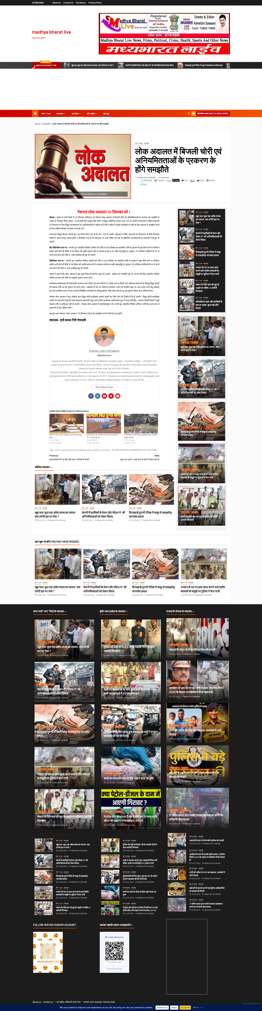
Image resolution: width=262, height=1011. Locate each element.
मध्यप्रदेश (59, 114)
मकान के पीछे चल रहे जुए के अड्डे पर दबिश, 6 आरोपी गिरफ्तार (207, 288)
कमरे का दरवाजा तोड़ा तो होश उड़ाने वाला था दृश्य (129, 778)
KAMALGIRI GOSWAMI (147, 178)
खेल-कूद (106, 114)
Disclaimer (81, 3)
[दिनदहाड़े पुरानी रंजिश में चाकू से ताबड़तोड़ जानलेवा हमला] (151, 489)
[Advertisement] (131, 89)
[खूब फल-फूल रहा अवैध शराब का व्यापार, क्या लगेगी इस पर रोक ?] (57, 489)
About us (57, 3)
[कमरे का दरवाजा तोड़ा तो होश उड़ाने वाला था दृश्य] (131, 766)
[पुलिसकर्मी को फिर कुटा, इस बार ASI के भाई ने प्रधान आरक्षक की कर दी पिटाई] (110, 877)
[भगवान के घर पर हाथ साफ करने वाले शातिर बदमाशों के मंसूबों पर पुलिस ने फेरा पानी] (186, 269)
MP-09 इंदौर (108, 642)
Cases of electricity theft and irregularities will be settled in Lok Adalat (82, 450)
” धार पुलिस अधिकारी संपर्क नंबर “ (68, 1002)
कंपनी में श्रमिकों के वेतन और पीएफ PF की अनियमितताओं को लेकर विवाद (150, 65)
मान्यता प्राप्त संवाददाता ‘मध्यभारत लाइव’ (99, 1002)
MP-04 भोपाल (139, 143)
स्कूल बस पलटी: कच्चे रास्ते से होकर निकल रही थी (139, 457)
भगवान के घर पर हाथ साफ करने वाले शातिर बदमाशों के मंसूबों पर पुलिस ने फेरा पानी (207, 270)
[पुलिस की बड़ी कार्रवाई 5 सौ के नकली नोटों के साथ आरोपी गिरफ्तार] (110, 845)
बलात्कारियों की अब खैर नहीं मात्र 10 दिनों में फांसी (69, 457)
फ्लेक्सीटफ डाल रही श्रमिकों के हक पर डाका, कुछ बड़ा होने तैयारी (209, 305)
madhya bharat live (51, 32)
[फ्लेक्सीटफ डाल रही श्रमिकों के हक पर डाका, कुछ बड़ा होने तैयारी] (186, 303)
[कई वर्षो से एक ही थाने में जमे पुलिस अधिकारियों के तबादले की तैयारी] (177, 889)
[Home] (35, 114)
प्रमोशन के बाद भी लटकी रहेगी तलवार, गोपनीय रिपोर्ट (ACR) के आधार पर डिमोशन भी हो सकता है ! (207, 857)
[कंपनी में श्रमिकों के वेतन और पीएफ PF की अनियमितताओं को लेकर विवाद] (104, 489)
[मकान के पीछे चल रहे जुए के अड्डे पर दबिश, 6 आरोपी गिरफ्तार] (186, 286)
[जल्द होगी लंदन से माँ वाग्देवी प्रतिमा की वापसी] (197, 638)
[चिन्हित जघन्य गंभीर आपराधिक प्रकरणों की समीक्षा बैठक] (66, 423)
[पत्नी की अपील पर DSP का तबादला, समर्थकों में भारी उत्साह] (177, 873)
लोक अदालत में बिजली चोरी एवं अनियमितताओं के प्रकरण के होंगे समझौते (134, 450)
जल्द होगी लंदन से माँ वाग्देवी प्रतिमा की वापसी (192, 649)
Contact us (68, 3)
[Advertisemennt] (164, 33)
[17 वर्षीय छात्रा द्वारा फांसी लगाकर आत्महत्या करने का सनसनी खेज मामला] (177, 905)
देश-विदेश (75, 114)
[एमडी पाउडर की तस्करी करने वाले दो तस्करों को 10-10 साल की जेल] (104, 423)
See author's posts (104, 387)
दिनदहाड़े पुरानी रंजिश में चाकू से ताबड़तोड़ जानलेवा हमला (204, 65)
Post (169, 180)
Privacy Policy (95, 3)
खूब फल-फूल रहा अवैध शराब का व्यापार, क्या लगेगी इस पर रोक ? (92, 65)
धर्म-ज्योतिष (91, 114)
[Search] (189, 113)
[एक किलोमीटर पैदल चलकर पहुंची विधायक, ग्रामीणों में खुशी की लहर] (141, 423)
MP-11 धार (46, 114)
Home (38, 124)
